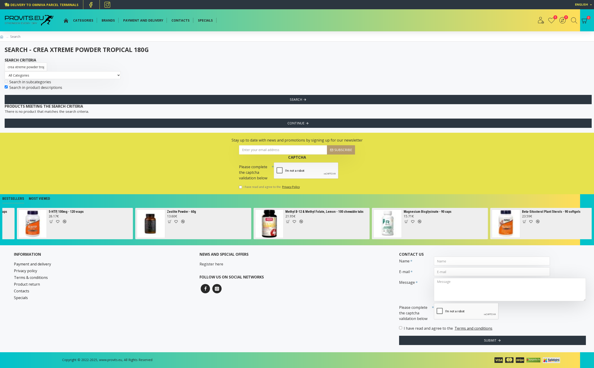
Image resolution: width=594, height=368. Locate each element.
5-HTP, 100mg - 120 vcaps (60, 211)
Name (404, 261)
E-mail (404, 271)
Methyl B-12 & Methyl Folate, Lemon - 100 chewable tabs (319, 211)
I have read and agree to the (272, 187)
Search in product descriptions (35, 87)
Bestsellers (13, 199)
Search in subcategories (30, 81)
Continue (295, 123)
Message (407, 282)
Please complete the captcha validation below (253, 172)
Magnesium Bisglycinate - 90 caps (422, 211)
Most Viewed (39, 199)
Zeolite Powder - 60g (176, 211)
